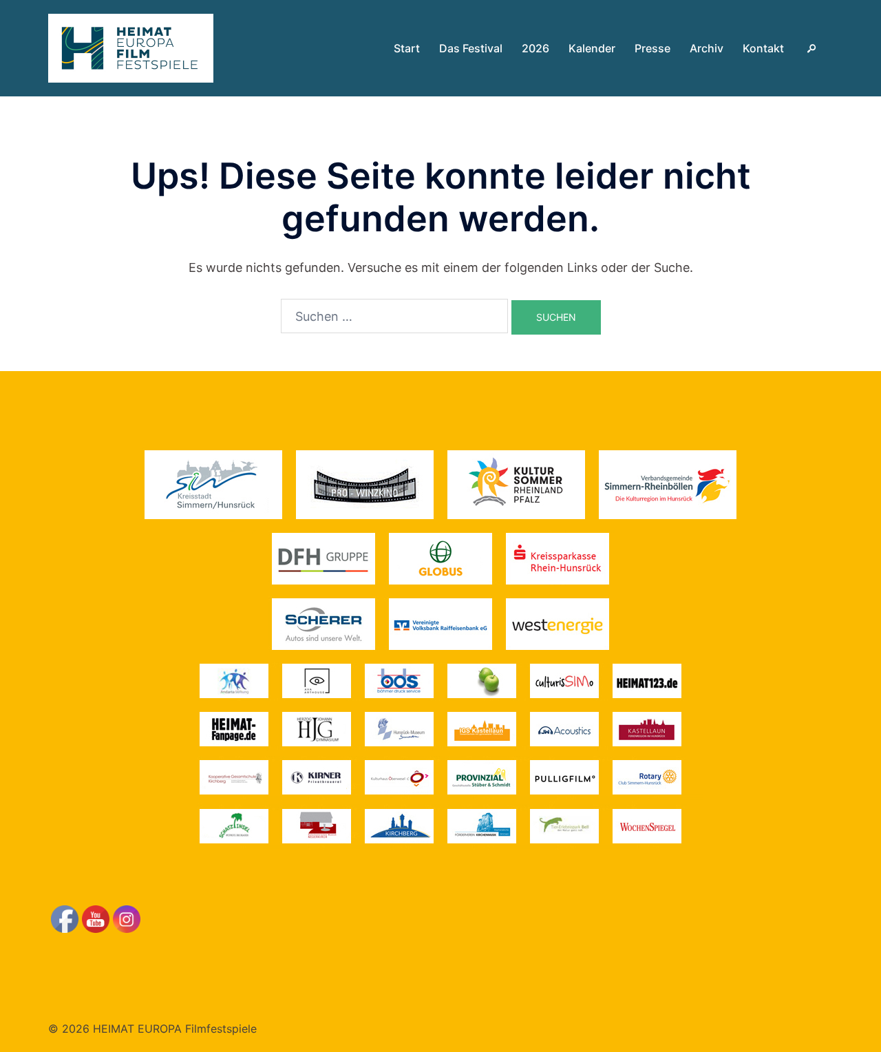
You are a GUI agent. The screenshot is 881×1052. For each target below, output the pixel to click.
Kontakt (763, 48)
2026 (535, 48)
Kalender (592, 48)
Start (407, 48)
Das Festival (470, 48)
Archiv (706, 48)
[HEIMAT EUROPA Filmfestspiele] (130, 47)
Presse (652, 48)
